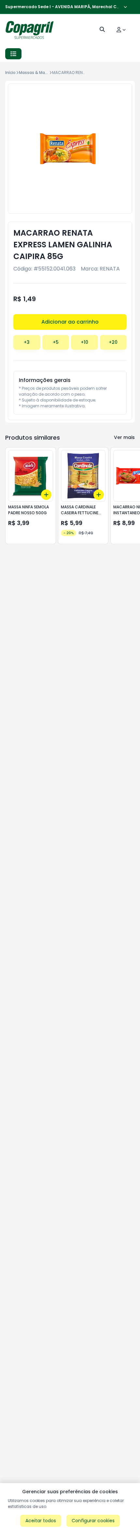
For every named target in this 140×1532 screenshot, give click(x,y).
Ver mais (124, 437)
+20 (113, 342)
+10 (84, 342)
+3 (27, 342)
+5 (56, 342)
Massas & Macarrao (38, 72)
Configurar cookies (93, 1520)
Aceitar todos (40, 1520)
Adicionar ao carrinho (70, 322)
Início (10, 72)
